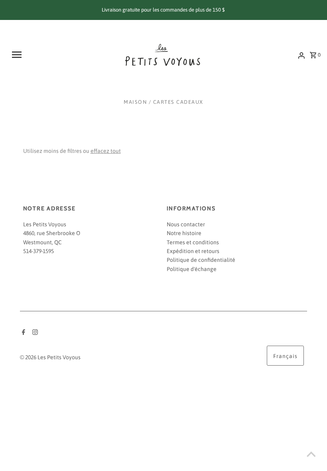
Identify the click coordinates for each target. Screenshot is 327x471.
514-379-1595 (38, 251)
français (285, 356)
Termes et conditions (193, 242)
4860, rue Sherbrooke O (51, 233)
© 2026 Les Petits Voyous (50, 357)
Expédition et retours (193, 251)
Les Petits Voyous (44, 224)
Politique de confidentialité (201, 260)
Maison (135, 102)
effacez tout (106, 151)
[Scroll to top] (311, 455)
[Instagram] (34, 333)
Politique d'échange (192, 269)
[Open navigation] (37, 55)
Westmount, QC (42, 242)
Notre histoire (184, 233)
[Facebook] (22, 333)
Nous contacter (186, 224)
